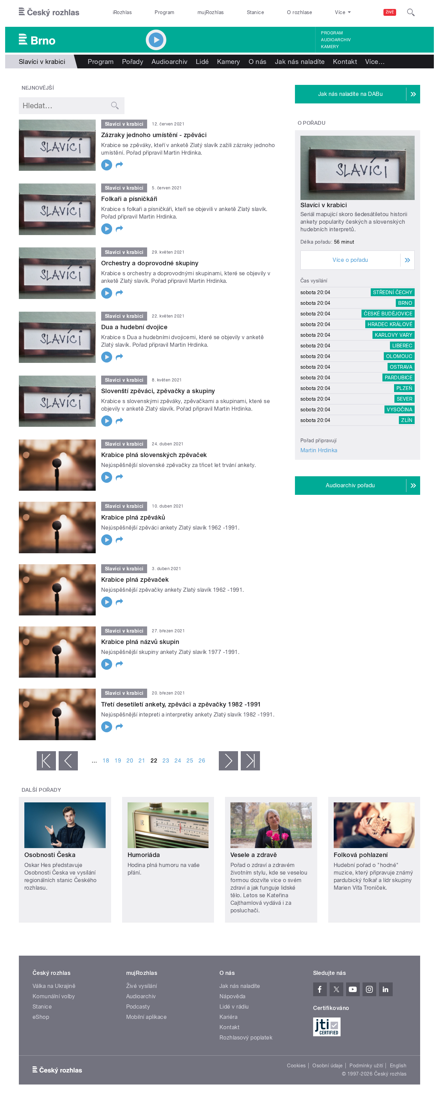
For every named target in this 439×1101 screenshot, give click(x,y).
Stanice (255, 12)
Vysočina (399, 409)
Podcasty (138, 1006)
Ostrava (401, 367)
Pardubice (398, 377)
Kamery (330, 46)
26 (202, 760)
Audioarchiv (336, 39)
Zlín (406, 420)
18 (106, 760)
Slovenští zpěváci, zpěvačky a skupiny (158, 390)
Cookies (296, 1065)
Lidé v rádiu (234, 1006)
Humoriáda (144, 854)
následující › (228, 760)
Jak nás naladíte (300, 61)
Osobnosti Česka (49, 854)
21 (142, 760)
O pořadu (312, 123)
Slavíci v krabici (323, 205)
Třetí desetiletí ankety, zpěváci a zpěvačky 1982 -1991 (181, 704)
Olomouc (399, 356)
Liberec (402, 345)
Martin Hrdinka (318, 450)
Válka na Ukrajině (54, 986)
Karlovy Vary (393, 335)
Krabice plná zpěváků (133, 517)
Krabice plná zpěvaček (135, 579)
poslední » (250, 760)
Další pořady (41, 790)
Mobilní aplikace (146, 1017)
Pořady (133, 61)
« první (46, 760)
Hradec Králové (390, 324)
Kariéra (228, 1017)
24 (178, 760)
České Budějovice (388, 313)
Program (164, 12)
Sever (404, 399)
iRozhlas (122, 12)
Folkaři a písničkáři (129, 198)
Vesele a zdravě (253, 854)
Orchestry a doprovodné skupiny (149, 263)
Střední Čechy (392, 292)
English (398, 1065)
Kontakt (345, 61)
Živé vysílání (141, 986)
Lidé (202, 61)
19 (118, 760)
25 (190, 760)
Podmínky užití (366, 1065)
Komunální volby (54, 996)
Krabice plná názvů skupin (140, 641)
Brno (405, 303)
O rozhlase (299, 12)
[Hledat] (411, 12)
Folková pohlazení (361, 854)
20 (130, 760)
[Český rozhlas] (49, 12)
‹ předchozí (68, 760)
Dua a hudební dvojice (134, 327)
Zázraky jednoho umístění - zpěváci (153, 134)
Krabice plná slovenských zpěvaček (154, 454)
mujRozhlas (211, 12)
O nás (258, 61)
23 (166, 760)
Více (375, 61)
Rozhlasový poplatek (246, 1037)
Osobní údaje (327, 1065)
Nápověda (233, 996)
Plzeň (404, 388)
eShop (41, 1017)
